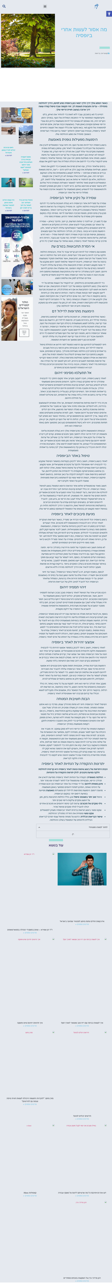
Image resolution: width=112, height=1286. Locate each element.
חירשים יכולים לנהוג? (82, 1116)
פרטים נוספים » (82, 924)
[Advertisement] (56, 85)
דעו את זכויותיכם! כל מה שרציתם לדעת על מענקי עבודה (82, 1193)
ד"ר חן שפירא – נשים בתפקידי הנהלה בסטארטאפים (29, 930)
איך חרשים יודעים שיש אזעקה (30, 1023)
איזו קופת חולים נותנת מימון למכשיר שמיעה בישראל (82, 921)
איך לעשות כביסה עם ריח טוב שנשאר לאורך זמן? (82, 1023)
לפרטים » (25, 173)
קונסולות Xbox (30, 1193)
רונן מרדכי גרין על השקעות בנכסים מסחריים (82, 1278)
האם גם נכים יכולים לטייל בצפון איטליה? (8, 150)
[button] (109, 14)
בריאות (97, 53)
